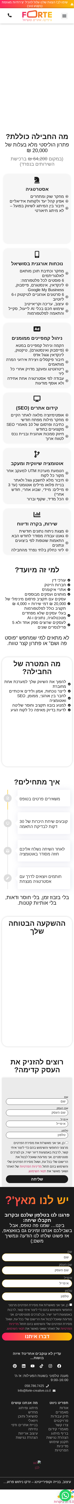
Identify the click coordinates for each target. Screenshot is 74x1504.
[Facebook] (59, 1366)
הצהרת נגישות (57, 1437)
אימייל (64, 1119)
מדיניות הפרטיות (31, 1166)
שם (66, 1097)
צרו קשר (61, 1425)
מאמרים (62, 1412)
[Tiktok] (41, 1366)
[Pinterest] (15, 1366)
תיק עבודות (59, 1416)
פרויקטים (61, 1421)
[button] (64, 16)
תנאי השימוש (37, 1171)
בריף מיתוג (59, 1433)
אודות (64, 1408)
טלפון (65, 1130)
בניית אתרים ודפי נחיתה (24, 1427)
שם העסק (62, 1108)
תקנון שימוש (58, 1442)
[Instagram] (50, 1366)
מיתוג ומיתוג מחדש (28, 1410)
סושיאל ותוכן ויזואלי (28, 1418)
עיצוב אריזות (28, 1433)
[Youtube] (33, 1366)
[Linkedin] (24, 1366)
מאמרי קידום (58, 1429)
